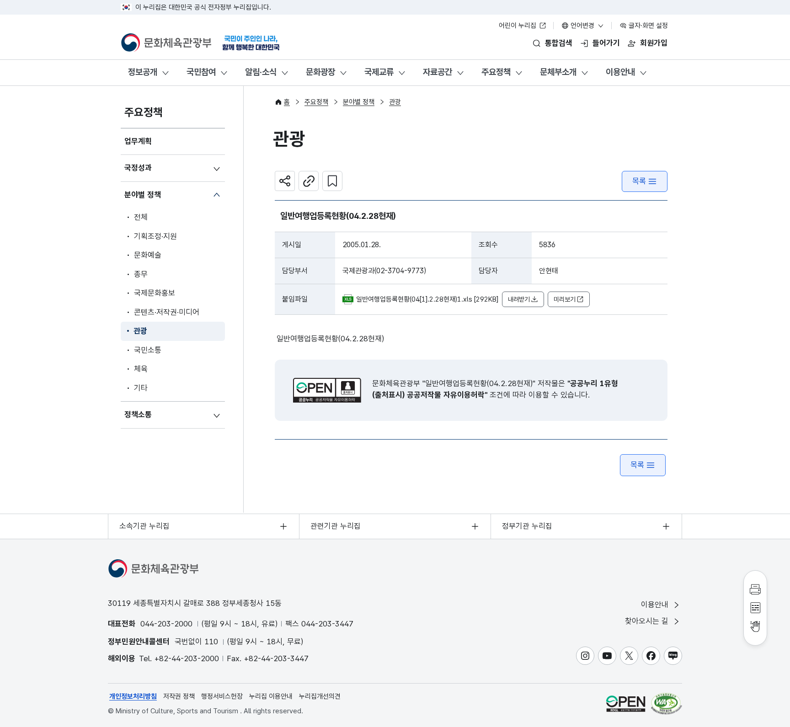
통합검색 (558, 43)
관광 (140, 330)
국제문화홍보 (154, 292)
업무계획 (138, 141)
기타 (141, 388)
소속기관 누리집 (144, 526)
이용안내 (620, 72)
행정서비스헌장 (222, 696)
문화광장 (320, 72)
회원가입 (653, 43)
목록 (639, 181)
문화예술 (147, 255)
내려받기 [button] (519, 299)
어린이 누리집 (518, 25)
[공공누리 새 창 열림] (327, 390)
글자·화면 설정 (647, 25)
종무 (141, 274)
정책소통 (138, 414)
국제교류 (379, 72)
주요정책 (496, 72)
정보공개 (142, 72)
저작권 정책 (179, 696)
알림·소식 (261, 72)
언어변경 (582, 25)
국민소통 (147, 350)
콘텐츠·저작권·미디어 (166, 312)
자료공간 (437, 72)
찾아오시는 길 (648, 621)
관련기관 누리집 (335, 526)
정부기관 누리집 (527, 526)
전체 (141, 217)
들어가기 (606, 43)
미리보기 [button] (565, 299)
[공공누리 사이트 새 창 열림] (625, 703)
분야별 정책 (142, 194)
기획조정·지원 (155, 236)
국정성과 (138, 167)
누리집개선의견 (320, 696)
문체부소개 (558, 72)
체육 (141, 368)
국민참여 (201, 72)
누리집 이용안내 (271, 696)
